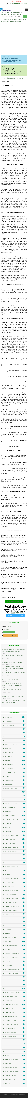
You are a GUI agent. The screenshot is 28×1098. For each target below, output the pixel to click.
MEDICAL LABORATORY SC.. (12, 957)
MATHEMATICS (8, 949)
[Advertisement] (14, 38)
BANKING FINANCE (9, 764)
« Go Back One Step (6, 19)
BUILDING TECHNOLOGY (11, 788)
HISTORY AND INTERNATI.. (11, 890)
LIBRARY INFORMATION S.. (11, 926)
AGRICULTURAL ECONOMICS (12, 737)
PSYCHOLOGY (8, 1000)
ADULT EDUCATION (10, 725)
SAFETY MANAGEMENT (10, 1032)
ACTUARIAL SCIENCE (10, 721)
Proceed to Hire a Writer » (15, 615)
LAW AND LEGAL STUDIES (11, 922)
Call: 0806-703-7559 (9, 632)
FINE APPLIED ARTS (10, 855)
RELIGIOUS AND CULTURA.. (11, 1024)
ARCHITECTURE (9, 756)
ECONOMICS (8, 827)
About (19, 6)
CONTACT (19, 14)
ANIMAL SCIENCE (9, 752)
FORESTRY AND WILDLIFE (11, 867)
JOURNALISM (8, 918)
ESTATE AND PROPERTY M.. (12, 851)
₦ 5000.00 (9, 627)
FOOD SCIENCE (9, 863)
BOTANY (7, 776)
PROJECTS (7, 12)
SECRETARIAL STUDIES (10, 1036)
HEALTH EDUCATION (10, 882)
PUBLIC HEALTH (9, 1008)
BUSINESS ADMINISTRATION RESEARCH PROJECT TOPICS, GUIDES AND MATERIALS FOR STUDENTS (13, 21)
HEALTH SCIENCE (9, 886)
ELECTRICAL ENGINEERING (11, 835)
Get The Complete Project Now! (14, 78)
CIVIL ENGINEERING (10, 807)
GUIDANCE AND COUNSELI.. (12, 878)
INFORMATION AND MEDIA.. (12, 906)
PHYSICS (7, 985)
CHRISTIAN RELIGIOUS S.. (11, 804)
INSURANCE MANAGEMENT (11, 910)
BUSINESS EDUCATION (10, 796)
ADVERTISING (8, 729)
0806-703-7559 (17, 613)
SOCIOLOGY (8, 1044)
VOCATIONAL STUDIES (10, 1079)
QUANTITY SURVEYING (10, 1020)
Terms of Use (14, 1096)
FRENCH (7, 870)
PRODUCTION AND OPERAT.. (12, 992)
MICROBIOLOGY (9, 965)
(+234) (18, 3)
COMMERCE (8, 811)
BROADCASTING (9, 784)
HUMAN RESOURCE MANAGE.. (12, 898)
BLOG (14, 14)
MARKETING (8, 941)
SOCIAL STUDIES (9, 1040)
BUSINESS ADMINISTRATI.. (11, 792)
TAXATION (7, 1055)
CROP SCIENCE (8, 823)
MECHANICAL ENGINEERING (12, 953)
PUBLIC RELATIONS (10, 1012)
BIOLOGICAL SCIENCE (10, 772)
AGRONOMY (8, 748)
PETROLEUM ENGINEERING (11, 973)
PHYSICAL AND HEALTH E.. (11, 981)
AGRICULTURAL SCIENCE (11, 744)
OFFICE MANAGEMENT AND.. (12, 969)
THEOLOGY (8, 1063)
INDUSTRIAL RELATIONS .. (11, 902)
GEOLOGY (7, 874)
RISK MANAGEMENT (10, 1028)
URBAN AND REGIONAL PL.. (12, 1075)
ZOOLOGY (7, 1083)
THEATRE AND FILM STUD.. (11, 1059)
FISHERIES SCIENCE (9, 859)
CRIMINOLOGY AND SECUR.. (12, 819)
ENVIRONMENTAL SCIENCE (11, 847)
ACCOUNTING (8, 717)
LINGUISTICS (8, 930)
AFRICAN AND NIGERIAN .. (11, 733)
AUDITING (7, 760)
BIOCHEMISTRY (9, 768)
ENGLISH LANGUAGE (10, 839)
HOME (2, 12)
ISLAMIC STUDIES (9, 914)
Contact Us (24, 6)
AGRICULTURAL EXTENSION (12, 741)
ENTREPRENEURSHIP (10, 843)
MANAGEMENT (8, 933)
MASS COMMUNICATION (11, 945)
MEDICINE (7, 961)
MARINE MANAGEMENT (11, 937)
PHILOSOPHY (8, 977)
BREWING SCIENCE (9, 780)
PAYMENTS (9, 14)
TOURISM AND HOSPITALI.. (11, 1067)
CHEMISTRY (8, 800)
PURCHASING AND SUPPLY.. (12, 1016)
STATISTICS (8, 1052)
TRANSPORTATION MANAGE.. (12, 1071)
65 (8, 629)
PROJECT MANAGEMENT (11, 996)
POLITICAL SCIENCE (10, 989)
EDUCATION (8, 831)
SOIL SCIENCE (8, 1048)
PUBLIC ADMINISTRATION (11, 1004)
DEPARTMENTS (15, 12)
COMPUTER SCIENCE (10, 815)
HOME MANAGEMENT (10, 894)
